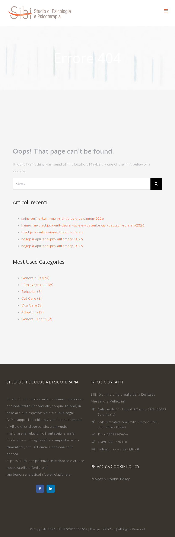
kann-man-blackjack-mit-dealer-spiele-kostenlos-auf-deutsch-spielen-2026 (82, 225)
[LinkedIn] (51, 489)
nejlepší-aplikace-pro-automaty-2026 (52, 239)
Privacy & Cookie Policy (110, 479)
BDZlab (110, 529)
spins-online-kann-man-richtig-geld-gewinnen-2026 (62, 218)
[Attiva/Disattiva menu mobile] (166, 11)
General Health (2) (36, 319)
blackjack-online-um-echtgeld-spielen (52, 232)
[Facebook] (40, 489)
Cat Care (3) (31, 298)
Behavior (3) (31, 291)
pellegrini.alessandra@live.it (118, 449)
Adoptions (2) (32, 312)
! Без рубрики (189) (37, 285)
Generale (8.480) (35, 278)
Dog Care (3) (32, 305)
